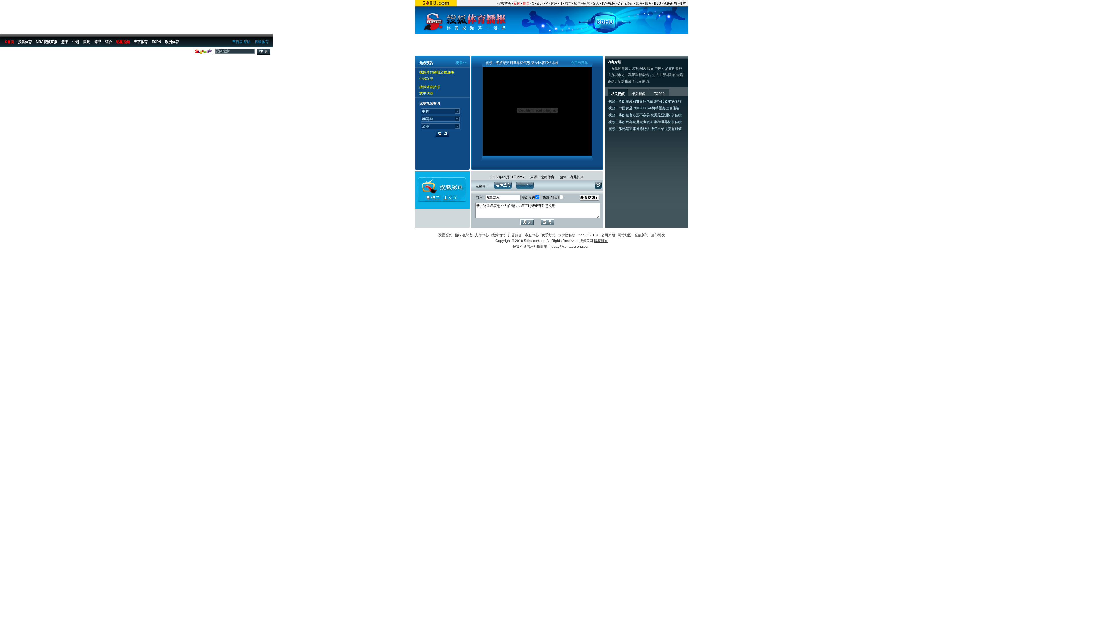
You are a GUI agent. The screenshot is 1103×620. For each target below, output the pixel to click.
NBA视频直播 (46, 42)
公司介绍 (608, 235)
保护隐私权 (566, 235)
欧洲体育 (172, 42)
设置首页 (445, 235)
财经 (553, 3)
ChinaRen (625, 3)
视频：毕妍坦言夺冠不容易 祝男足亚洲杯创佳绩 (645, 115)
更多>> (461, 63)
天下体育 (141, 42)
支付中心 (482, 235)
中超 (75, 42)
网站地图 (625, 235)
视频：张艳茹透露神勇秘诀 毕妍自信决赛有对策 (645, 129)
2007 (72, 53)
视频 (611, 3)
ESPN (156, 42)
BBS (657, 3)
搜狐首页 (504, 3)
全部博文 (658, 235)
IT (561, 3)
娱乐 (540, 3)
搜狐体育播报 (14, 53)
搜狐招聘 (498, 235)
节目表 (237, 42)
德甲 (97, 42)
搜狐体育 (262, 42)
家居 (586, 3)
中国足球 (46, 53)
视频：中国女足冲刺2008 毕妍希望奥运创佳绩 (643, 108)
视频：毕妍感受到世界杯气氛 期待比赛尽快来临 (645, 101)
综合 (108, 42)
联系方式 (548, 235)
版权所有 (601, 241)
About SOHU (588, 235)
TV (603, 3)
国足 (86, 42)
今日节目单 (579, 63)
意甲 (64, 42)
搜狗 (682, 3)
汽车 (568, 3)
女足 (60, 53)
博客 (648, 3)
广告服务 (515, 235)
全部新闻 (641, 235)
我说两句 (670, 3)
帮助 (247, 42)
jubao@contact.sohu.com (570, 247)
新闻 (517, 3)
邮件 (639, 3)
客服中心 (532, 235)
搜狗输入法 (463, 235)
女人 (595, 3)
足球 (32, 53)
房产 (577, 3)
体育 (526, 3)
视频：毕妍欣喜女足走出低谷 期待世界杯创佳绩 (645, 122)
